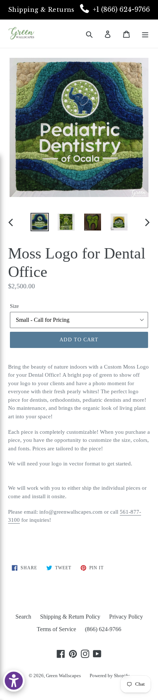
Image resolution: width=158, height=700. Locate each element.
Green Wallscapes (63, 675)
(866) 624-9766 (103, 629)
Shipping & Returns (41, 9)
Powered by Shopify (110, 675)
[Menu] (145, 33)
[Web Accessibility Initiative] (14, 680)
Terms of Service (56, 629)
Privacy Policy (126, 616)
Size (14, 306)
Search (23, 616)
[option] (39, 222)
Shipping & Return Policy (70, 616)
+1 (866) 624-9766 (121, 10)
